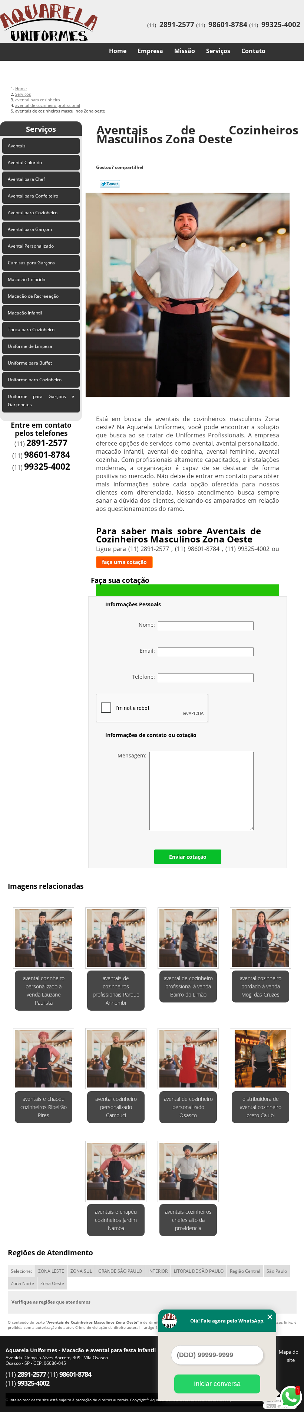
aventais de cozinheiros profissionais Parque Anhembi (116, 990)
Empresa (150, 51)
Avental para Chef (26, 179)
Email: (149, 650)
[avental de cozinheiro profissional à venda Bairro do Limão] (188, 935)
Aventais (17, 146)
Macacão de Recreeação (33, 296)
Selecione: (21, 1271)
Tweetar (110, 183)
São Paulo (277, 1271)
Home (117, 51)
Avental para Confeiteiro (33, 196)
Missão (184, 51)
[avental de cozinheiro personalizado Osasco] (188, 1056)
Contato (253, 51)
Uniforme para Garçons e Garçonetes (41, 400)
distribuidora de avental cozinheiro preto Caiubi (260, 1107)
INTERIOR (158, 1271)
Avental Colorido (25, 162)
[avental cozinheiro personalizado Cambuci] (115, 1056)
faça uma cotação (124, 561)
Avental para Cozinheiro (32, 212)
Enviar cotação (187, 856)
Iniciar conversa (217, 1383)
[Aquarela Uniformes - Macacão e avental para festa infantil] (49, 15)
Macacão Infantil (25, 313)
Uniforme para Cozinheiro (35, 379)
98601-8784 (227, 24)
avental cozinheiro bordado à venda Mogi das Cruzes (260, 986)
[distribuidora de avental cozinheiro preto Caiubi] (260, 1056)
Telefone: (145, 676)
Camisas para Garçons (31, 263)
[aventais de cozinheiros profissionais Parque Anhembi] (115, 935)
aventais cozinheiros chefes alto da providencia (188, 1220)
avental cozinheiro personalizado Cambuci (116, 1107)
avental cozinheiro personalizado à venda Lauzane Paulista (44, 990)
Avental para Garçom (30, 229)
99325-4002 (280, 24)
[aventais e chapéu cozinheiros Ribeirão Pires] (43, 1056)
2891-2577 (176, 24)
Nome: (148, 624)
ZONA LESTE (51, 1271)
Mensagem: (133, 755)
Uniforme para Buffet (30, 363)
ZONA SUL (81, 1271)
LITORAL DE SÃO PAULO (199, 1271)
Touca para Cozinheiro (31, 329)
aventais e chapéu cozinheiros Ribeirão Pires (43, 1107)
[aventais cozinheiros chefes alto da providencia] (188, 1168)
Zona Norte (22, 1283)
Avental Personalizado (31, 246)
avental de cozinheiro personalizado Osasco (188, 1107)
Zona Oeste (52, 1283)
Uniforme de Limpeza (30, 346)
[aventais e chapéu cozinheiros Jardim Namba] (115, 1168)
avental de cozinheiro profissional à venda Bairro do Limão (188, 986)
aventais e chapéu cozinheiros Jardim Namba (116, 1220)
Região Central (245, 1271)
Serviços (218, 51)
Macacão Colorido (26, 279)
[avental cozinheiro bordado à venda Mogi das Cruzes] (260, 935)
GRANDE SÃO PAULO (120, 1271)
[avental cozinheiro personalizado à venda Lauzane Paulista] (43, 935)
